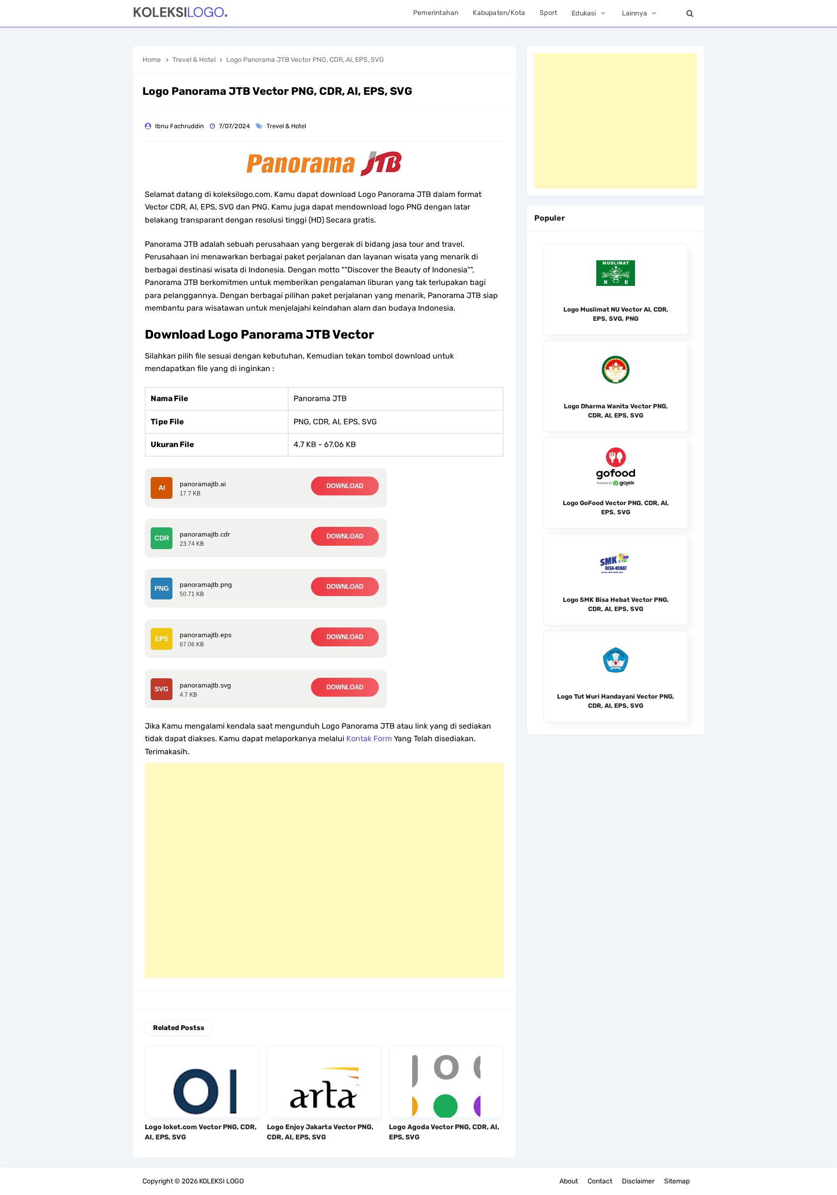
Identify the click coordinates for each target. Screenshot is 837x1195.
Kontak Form (369, 738)
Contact (600, 1181)
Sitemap (677, 1181)
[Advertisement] (324, 870)
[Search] (689, 13)
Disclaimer (638, 1181)
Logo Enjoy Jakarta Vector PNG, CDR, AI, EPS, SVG (320, 1132)
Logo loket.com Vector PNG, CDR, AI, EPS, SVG (201, 1132)
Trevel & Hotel (287, 126)
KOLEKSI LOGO (221, 1181)
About (568, 1181)
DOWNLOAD (344, 486)
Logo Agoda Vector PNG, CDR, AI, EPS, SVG (444, 1132)
